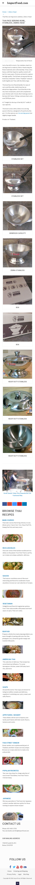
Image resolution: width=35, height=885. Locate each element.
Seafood (6, 631)
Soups (5, 687)
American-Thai (9, 659)
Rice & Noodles (9, 548)
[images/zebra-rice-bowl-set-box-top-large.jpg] (17, 289)
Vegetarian (7, 604)
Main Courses (8, 520)
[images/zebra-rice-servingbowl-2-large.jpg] (17, 215)
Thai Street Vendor (10, 743)
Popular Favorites (11, 771)
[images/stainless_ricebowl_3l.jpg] (17, 438)
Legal (19, 874)
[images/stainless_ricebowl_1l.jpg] (17, 364)
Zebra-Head (12, 12)
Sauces (6, 576)
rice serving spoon (24, 113)
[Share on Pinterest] (19, 504)
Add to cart (9, 61)
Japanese (7, 798)
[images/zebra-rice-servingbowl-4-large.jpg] (17, 141)
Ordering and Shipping (20, 871)
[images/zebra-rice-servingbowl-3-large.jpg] (17, 178)
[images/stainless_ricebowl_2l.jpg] (17, 401)
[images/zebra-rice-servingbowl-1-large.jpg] (17, 252)
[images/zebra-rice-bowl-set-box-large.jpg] (17, 327)
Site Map (26, 874)
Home (4, 12)
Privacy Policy (11, 874)
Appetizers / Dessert (12, 715)
